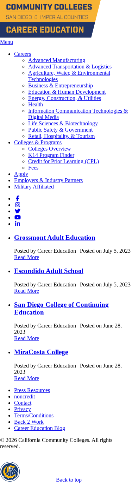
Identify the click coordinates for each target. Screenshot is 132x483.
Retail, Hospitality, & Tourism (61, 136)
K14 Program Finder (51, 155)
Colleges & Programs (38, 142)
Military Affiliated (34, 187)
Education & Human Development (67, 92)
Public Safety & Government (60, 130)
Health (35, 104)
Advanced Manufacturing (56, 60)
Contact (22, 403)
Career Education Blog (39, 428)
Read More (26, 257)
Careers (22, 54)
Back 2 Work (29, 422)
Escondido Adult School (48, 270)
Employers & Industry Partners (48, 180)
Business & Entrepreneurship (60, 85)
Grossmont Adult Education (54, 237)
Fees (33, 168)
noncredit (24, 396)
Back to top (69, 480)
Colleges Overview (49, 149)
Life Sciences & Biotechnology (63, 123)
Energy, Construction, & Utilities (64, 98)
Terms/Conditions (34, 415)
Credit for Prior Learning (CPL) (63, 161)
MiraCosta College (41, 352)
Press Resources (32, 390)
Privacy (22, 409)
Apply (21, 174)
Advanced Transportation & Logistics (70, 67)
